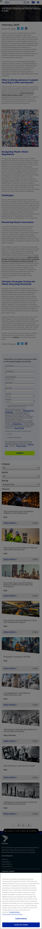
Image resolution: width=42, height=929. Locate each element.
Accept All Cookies (21, 925)
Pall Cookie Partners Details (12, 914)
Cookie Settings (21, 918)
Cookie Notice (14, 912)
